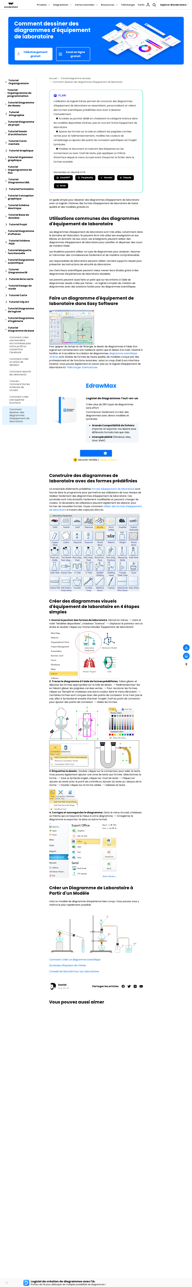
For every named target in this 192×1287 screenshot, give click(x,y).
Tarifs (141, 4)
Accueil (53, 78)
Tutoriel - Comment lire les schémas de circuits (19, 386)
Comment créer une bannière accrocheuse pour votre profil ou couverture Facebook (20, 345)
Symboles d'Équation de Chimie (67, 965)
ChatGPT (65, 177)
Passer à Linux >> (109, 459)
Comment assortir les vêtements (20, 373)
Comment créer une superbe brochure (19, 399)
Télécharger (128, 4)
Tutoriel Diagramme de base (75, 78)
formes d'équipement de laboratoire (113, 489)
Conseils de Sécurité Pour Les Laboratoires (74, 971)
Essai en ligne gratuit (75, 54)
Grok (63, 185)
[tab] (19, 82)
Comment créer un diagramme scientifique (74, 959)
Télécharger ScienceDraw (82, 367)
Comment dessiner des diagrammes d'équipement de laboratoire (19, 415)
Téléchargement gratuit (35, 54)
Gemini (108, 177)
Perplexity (87, 177)
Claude (127, 177)
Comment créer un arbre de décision (19, 362)
